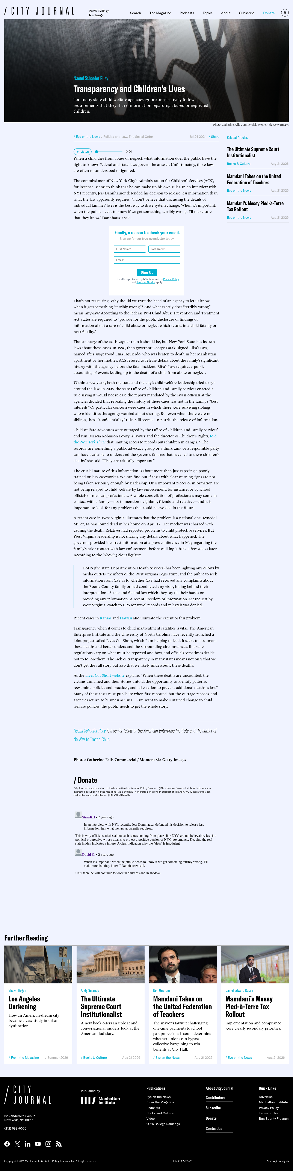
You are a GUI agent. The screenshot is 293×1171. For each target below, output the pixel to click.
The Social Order (141, 137)
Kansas (105, 617)
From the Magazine (25, 1058)
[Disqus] (146, 863)
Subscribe (247, 13)
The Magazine (160, 13)
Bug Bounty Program (274, 1118)
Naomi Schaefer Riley (91, 78)
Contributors (215, 1097)
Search (135, 13)
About (226, 13)
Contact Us (214, 1128)
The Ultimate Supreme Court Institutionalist (253, 152)
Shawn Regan (17, 990)
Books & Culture (95, 1058)
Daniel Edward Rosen (239, 990)
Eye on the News (168, 1058)
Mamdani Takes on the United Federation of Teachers (254, 179)
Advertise (266, 1097)
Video (150, 1118)
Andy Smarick (90, 990)
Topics (208, 13)
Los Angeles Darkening (24, 1002)
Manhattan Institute (273, 1102)
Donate (269, 13)
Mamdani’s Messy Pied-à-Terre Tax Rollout (255, 206)
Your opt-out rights (278, 1161)
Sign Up (147, 272)
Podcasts (187, 13)
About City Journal (219, 1088)
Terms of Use (268, 1113)
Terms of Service (146, 282)
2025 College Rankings (99, 13)
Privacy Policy (171, 279)
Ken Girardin (161, 990)
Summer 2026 (57, 1057)
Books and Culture (160, 1113)
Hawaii (126, 617)
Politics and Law (115, 137)
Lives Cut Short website (105, 675)
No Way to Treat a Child (91, 739)
